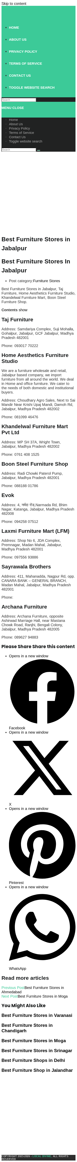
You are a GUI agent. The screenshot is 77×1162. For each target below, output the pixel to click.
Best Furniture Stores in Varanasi (36, 1015)
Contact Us (17, 137)
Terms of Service (21, 133)
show (23, 310)
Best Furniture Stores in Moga (33, 1040)
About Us (16, 124)
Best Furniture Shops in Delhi (33, 1060)
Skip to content (13, 3)
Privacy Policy (19, 128)
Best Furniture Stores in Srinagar (36, 1050)
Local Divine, (42, 1156)
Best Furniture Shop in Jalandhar (37, 1070)
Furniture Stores (46, 281)
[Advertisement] (38, 192)
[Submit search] (38, 150)
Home (13, 120)
